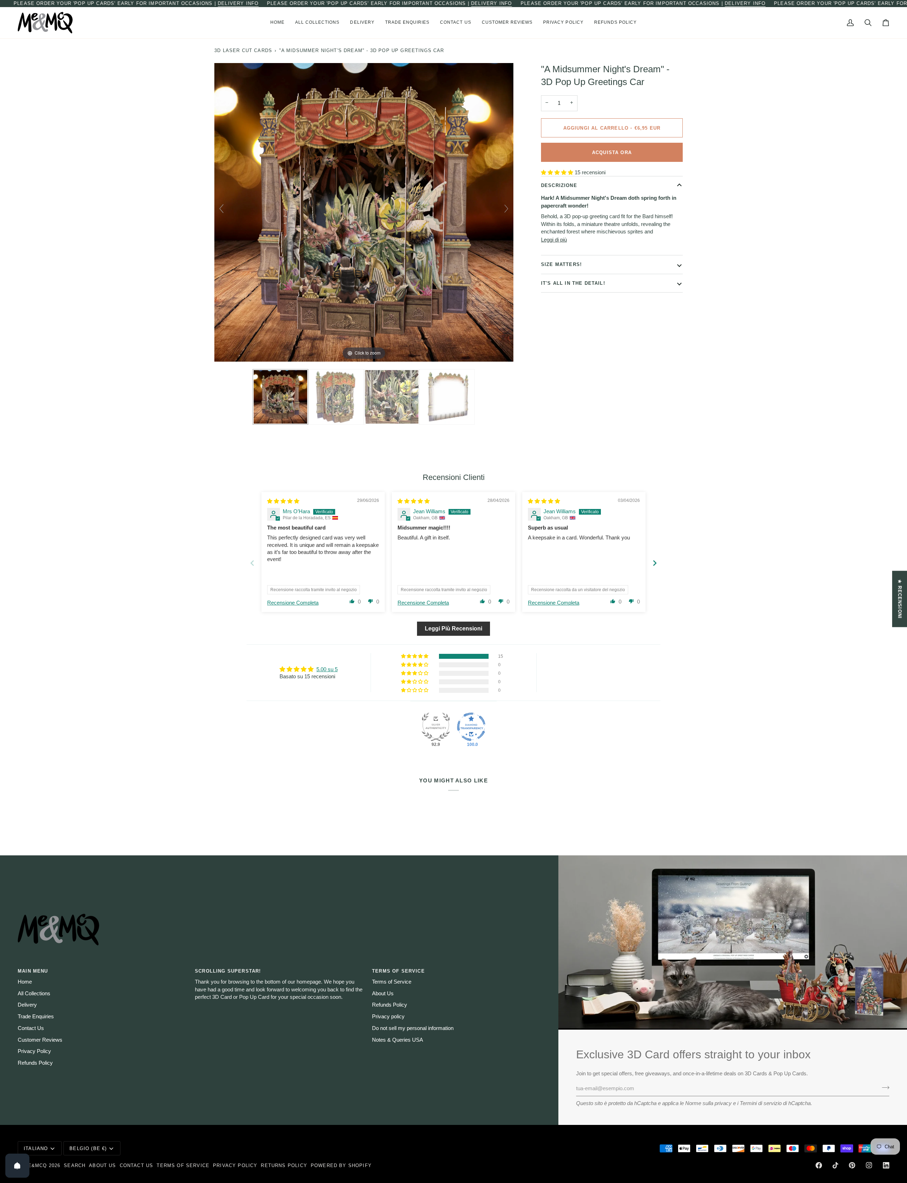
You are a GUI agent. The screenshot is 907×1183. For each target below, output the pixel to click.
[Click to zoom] (363, 212)
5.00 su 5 (327, 669)
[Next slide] (506, 209)
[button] (317, 22)
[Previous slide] (221, 209)
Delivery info (238, 3)
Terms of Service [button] (398, 971)
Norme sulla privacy (708, 1103)
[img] (283, 501)
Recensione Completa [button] (293, 603)
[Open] (17, 1166)
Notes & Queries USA (397, 1040)
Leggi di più (554, 239)
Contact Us (31, 1028)
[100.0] (471, 727)
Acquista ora (612, 152)
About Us (383, 993)
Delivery (27, 1005)
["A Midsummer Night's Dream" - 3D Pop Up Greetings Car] (280, 397)
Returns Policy (284, 1165)
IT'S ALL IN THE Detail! (573, 282)
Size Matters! (561, 264)
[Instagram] (869, 1165)
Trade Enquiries (36, 1016)
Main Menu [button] (33, 971)
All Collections (34, 993)
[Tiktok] (835, 1165)
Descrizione (559, 185)
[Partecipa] (883, 1087)
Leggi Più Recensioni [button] (453, 629)
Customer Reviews (40, 1040)
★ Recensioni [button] (899, 599)
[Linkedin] (886, 1165)
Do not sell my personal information (413, 1028)
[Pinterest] (852, 1165)
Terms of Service (391, 982)
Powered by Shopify (341, 1165)
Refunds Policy (35, 1063)
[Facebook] (819, 1165)
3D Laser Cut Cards (243, 50)
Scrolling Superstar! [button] (228, 971)
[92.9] (436, 727)
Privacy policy (388, 1016)
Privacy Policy (34, 1051)
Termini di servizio (761, 1103)
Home (25, 982)
